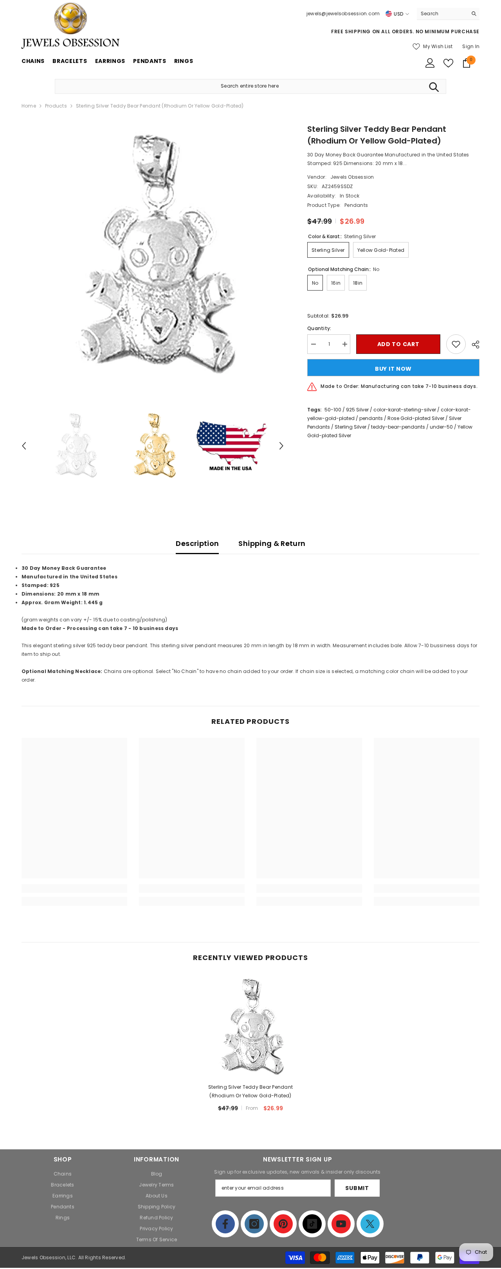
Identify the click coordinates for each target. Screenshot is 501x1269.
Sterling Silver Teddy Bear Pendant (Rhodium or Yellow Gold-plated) (250, 1091)
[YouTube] (341, 1223)
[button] (24, 446)
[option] (153, 254)
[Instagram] (254, 1223)
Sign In (470, 46)
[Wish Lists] (448, 63)
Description (197, 543)
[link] (74, 888)
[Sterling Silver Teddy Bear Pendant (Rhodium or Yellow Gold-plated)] (250, 1027)
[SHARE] (472, 344)
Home (29, 105)
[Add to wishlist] (456, 344)
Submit (357, 1188)
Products (56, 105)
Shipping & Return (271, 543)
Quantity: (319, 328)
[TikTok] (312, 1223)
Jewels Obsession (352, 177)
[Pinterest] (283, 1223)
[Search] (448, 14)
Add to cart (398, 344)
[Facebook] (225, 1223)
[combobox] (442, 14)
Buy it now (393, 369)
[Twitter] (370, 1223)
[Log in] (430, 63)
